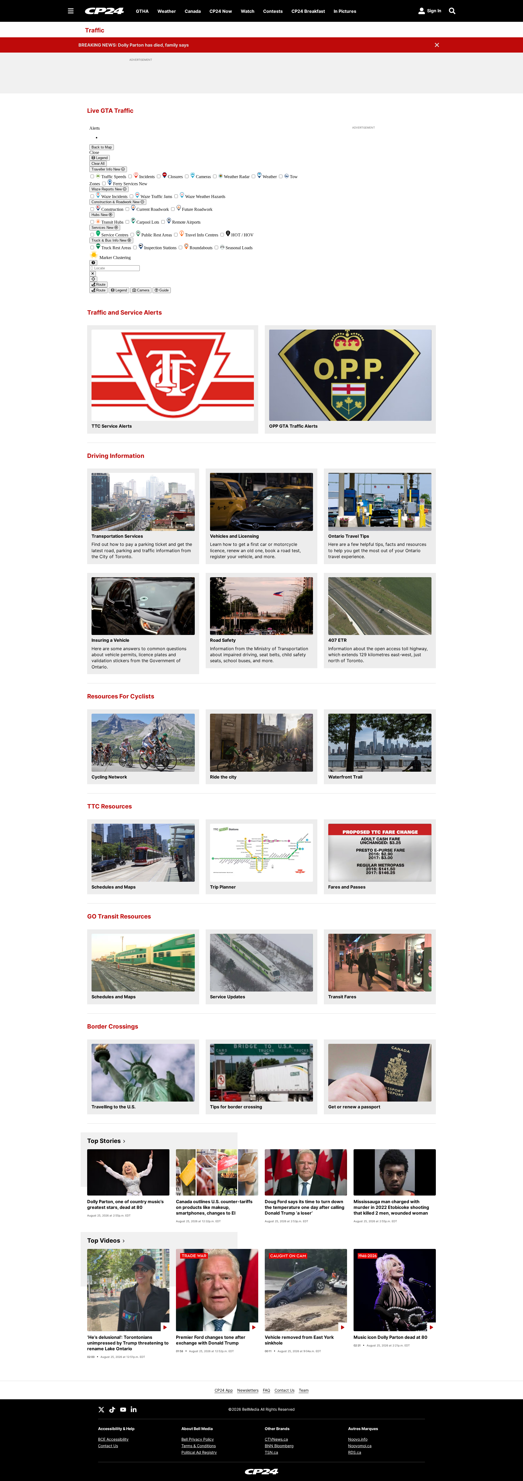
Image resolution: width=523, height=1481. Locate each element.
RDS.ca (354, 1452)
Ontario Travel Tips (348, 536)
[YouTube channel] (123, 1409)
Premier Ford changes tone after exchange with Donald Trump (210, 1340)
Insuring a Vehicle (110, 640)
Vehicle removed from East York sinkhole (299, 1340)
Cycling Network (109, 777)
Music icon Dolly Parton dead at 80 (390, 1337)
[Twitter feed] (101, 1409)
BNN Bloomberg (279, 1445)
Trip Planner (223, 887)
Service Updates (227, 996)
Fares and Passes (347, 887)
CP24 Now (220, 11)
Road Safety (223, 640)
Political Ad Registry (199, 1452)
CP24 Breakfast (308, 11)
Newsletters (248, 1390)
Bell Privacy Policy (197, 1439)
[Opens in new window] (173, 375)
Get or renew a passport (354, 1106)
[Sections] (70, 10)
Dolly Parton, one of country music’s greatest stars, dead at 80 (125, 1204)
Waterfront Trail (345, 777)
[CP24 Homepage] (104, 10)
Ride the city (223, 777)
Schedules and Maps (114, 887)
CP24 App (224, 1390)
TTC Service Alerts (112, 426)
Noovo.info (357, 1439)
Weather (166, 11)
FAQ (266, 1390)
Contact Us (284, 1390)
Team (304, 1390)
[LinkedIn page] (134, 1409)
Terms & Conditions (198, 1445)
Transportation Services (117, 536)
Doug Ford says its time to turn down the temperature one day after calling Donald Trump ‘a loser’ (304, 1207)
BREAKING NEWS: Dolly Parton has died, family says (133, 45)
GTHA (142, 11)
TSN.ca (271, 1452)
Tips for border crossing (236, 1106)
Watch (247, 11)
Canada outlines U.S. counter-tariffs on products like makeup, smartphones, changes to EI (214, 1207)
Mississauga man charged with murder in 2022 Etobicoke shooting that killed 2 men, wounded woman (391, 1207)
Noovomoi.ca (360, 1445)
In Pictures (345, 11)
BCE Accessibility (113, 1439)
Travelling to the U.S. (114, 1106)
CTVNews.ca (276, 1439)
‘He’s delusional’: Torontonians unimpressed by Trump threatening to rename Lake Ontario (128, 1342)
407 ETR (337, 640)
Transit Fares (342, 996)
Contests (273, 11)
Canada (193, 11)
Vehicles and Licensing (234, 536)
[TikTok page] (112, 1409)
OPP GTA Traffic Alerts (293, 426)
